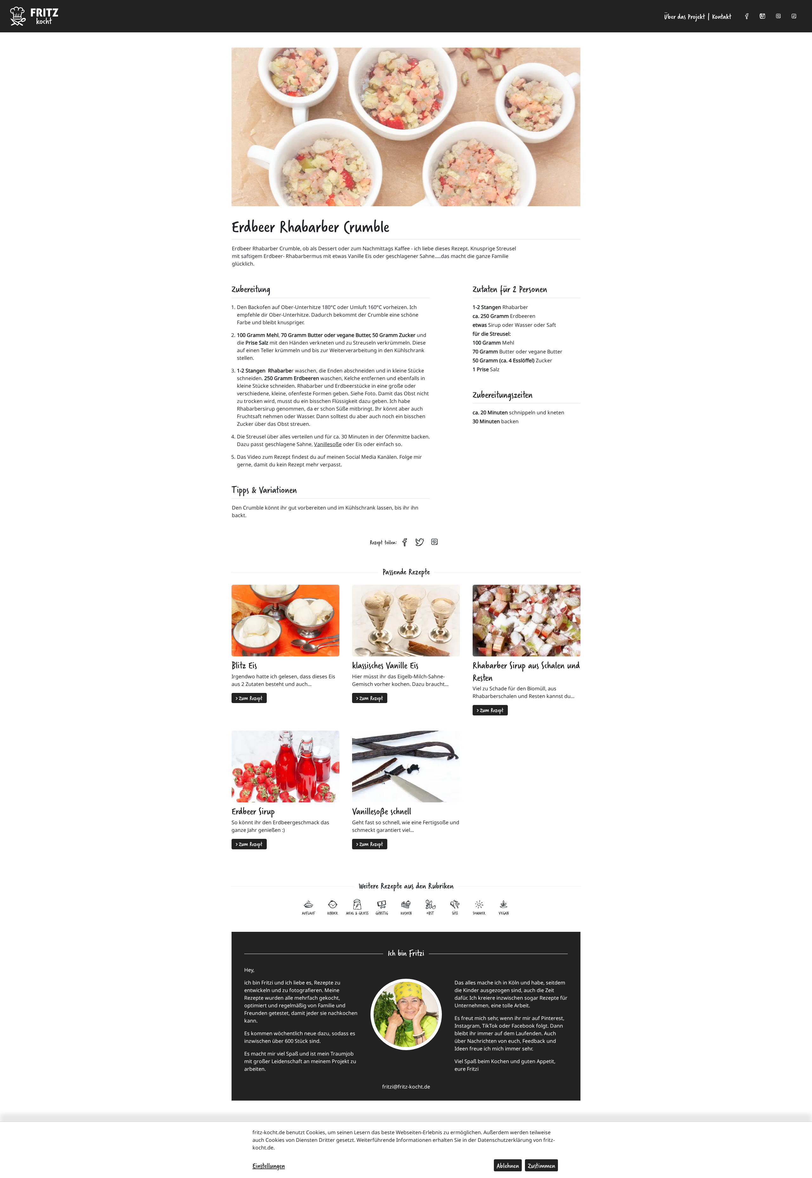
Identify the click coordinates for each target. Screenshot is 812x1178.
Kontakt (721, 16)
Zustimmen (541, 1165)
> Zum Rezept (249, 698)
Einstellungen (268, 1165)
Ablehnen (508, 1165)
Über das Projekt (684, 16)
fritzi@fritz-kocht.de (406, 1086)
